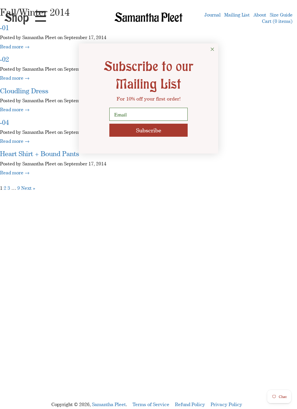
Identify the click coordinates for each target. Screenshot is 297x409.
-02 (4, 59)
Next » (28, 188)
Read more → (15, 47)
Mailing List (237, 15)
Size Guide (281, 15)
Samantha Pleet (109, 404)
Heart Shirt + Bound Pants (39, 154)
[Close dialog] (212, 49)
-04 (4, 122)
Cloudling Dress (24, 91)
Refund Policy (190, 404)
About (259, 15)
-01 (4, 28)
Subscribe (148, 130)
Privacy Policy (226, 404)
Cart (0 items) (277, 21)
